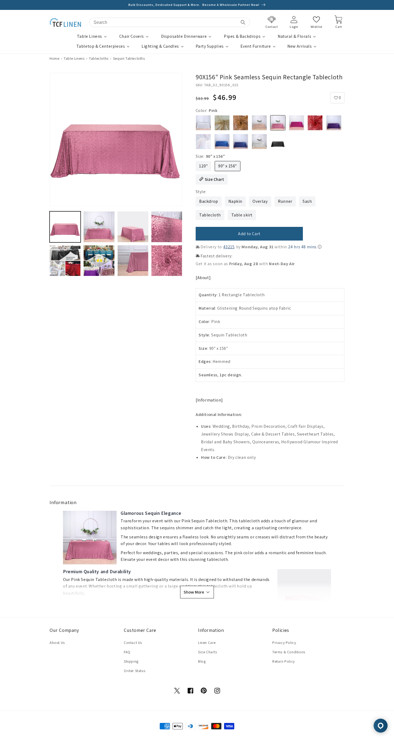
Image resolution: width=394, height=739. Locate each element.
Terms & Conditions (288, 652)
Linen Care (207, 642)
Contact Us (133, 642)
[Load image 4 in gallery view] (166, 226)
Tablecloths (99, 58)
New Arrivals (299, 46)
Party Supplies (210, 46)
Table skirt (242, 215)
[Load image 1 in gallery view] (65, 226)
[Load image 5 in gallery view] (65, 260)
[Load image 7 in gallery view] (132, 260)
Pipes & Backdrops (242, 36)
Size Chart (214, 179)
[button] (92, 36)
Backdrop (208, 201)
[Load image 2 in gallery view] (98, 226)
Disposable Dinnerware (184, 36)
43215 (229, 247)
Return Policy (283, 661)
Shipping (131, 661)
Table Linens (89, 36)
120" (203, 166)
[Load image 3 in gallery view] (132, 226)
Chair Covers (131, 36)
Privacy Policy (284, 642)
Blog (202, 661)
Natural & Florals (294, 36)
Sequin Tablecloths (129, 58)
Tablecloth (210, 215)
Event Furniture (255, 46)
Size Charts (207, 652)
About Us (57, 642)
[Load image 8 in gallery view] (166, 260)
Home (54, 58)
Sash (307, 201)
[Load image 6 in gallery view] (98, 260)
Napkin (235, 201)
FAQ (127, 652)
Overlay (259, 201)
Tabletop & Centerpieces (100, 46)
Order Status (134, 670)
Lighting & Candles (160, 46)
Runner (285, 201)
